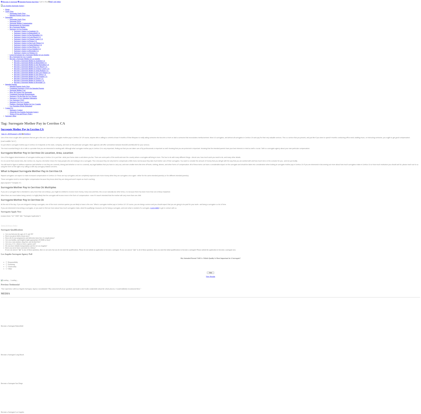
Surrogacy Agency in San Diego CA (26, 47)
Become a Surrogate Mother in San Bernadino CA (31, 65)
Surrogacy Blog (10, 116)
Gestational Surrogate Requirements (22, 94)
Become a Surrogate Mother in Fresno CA (28, 78)
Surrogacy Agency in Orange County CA (28, 39)
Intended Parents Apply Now (20, 15)
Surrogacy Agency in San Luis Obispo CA (29, 43)
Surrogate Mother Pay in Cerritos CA (22, 129)
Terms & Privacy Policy (9, 226)
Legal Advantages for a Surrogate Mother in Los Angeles (29, 55)
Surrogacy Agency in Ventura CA (25, 53)
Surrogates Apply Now (18, 13)
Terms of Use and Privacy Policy (21, 114)
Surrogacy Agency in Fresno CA (25, 41)
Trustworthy (12, 267)
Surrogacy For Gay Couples (19, 102)
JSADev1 (27, 134)
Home (7, 9)
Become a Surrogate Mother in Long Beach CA (30, 67)
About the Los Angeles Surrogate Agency (24, 112)
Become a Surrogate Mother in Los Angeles (25, 59)
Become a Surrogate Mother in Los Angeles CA (30, 76)
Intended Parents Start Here (29, 2)
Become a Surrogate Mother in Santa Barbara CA (31, 71)
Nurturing (11, 264)
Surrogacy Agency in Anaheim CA (26, 31)
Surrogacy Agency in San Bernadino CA (28, 35)
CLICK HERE (154, 208)
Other (10, 269)
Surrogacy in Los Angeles (19, 29)
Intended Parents (11, 84)
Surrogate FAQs (15, 21)
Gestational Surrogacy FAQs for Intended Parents (27, 88)
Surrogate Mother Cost (17, 90)
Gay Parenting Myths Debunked (21, 106)
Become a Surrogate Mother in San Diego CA (30, 74)
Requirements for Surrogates (19, 25)
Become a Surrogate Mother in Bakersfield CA (30, 63)
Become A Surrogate (9, 2)
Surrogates (9, 17)
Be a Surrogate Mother (17, 27)
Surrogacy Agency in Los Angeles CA (27, 49)
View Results (210, 276)
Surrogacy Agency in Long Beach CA (27, 37)
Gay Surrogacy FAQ (17, 100)
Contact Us (9, 108)
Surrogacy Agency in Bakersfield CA (27, 33)
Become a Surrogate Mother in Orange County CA (31, 69)
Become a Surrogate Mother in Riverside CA (29, 82)
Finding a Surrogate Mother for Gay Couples (25, 104)
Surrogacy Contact (16, 110)
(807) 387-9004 (55, 2)
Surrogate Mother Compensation (21, 23)
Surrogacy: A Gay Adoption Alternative (23, 98)
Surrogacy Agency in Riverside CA (26, 51)
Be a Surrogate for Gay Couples (21, 57)
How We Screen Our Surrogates (21, 92)
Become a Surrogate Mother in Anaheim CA (29, 61)
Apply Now (9, 11)
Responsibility (13, 262)
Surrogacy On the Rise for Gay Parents (23, 96)
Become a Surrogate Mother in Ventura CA (29, 80)
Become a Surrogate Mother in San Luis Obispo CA (32, 73)
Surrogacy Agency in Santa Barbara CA (28, 45)
